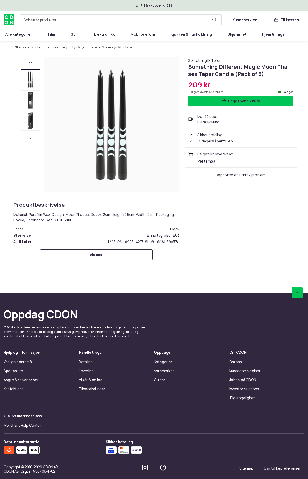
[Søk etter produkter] (214, 19)
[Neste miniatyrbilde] (30, 138)
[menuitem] (19, 34)
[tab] (30, 79)
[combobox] (121, 19)
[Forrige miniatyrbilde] (30, 62)
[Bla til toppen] (297, 292)
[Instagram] (145, 467)
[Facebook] (163, 467)
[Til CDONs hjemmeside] (9, 19)
